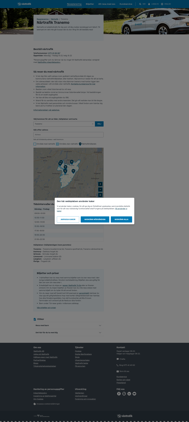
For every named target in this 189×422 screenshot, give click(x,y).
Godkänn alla (121, 219)
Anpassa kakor (68, 219)
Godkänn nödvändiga (94, 219)
